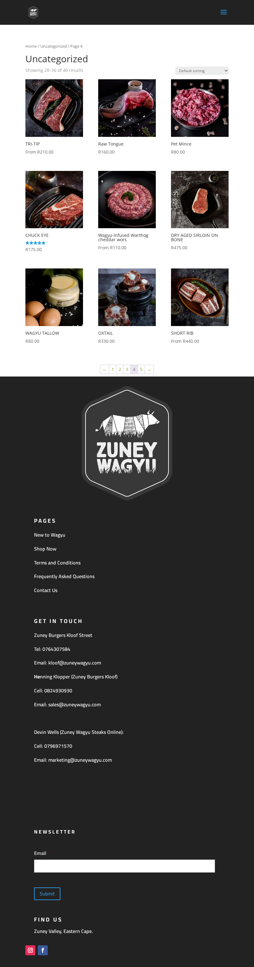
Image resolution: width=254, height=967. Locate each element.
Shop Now (45, 548)
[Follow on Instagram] (30, 950)
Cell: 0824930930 (53, 690)
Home (31, 46)
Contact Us (45, 590)
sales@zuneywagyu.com (74, 704)
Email (42, 853)
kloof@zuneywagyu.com (74, 662)
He (37, 676)
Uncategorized (53, 46)
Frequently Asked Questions (64, 576)
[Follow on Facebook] (43, 950)
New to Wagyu (49, 534)
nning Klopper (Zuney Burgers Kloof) (78, 676)
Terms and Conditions (57, 562)
